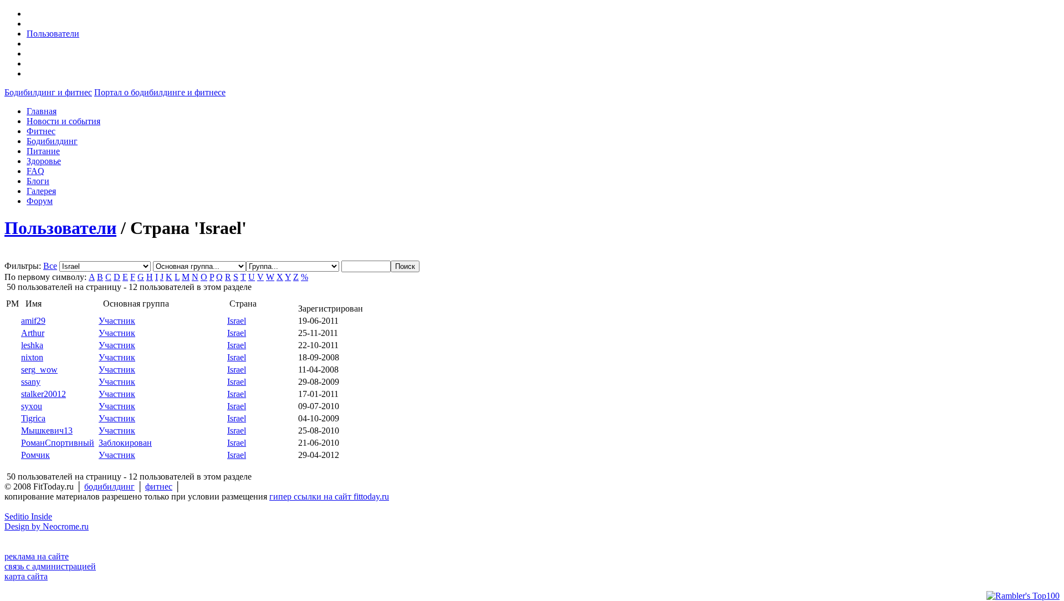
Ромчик (35, 455)
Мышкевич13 (47, 430)
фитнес (158, 486)
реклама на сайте (36, 556)
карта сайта (26, 576)
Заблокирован (125, 442)
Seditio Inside (28, 516)
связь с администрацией (50, 566)
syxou (31, 406)
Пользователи (53, 33)
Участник (117, 320)
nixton (32, 357)
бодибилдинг (109, 486)
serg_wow (39, 369)
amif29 (33, 320)
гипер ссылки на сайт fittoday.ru (329, 496)
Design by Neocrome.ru (46, 526)
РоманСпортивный (57, 442)
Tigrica (33, 418)
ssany (30, 381)
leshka (32, 345)
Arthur (32, 333)
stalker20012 (43, 394)
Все (50, 266)
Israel (236, 320)
